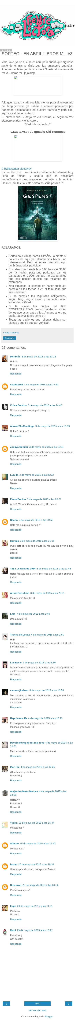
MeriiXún (15, 356)
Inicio (37, 1003)
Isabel (13, 864)
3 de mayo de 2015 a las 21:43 (54, 568)
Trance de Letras (20, 634)
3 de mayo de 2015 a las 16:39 (52, 426)
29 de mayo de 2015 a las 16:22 (35, 930)
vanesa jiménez (19, 690)
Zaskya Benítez (19, 446)
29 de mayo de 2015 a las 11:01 (35, 906)
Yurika (13, 822)
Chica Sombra (18, 405)
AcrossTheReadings (22, 426)
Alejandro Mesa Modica (24, 791)
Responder (16, 373)
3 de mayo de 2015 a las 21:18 (37, 540)
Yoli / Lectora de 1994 (23, 568)
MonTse (15, 766)
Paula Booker (18, 499)
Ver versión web (37, 1010)
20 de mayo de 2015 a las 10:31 (36, 864)
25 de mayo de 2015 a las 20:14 (40, 885)
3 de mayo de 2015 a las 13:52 (41, 384)
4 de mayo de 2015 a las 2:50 (47, 634)
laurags (14, 540)
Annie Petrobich (19, 593)
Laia (13, 613)
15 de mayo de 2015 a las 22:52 (38, 843)
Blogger (49, 1016)
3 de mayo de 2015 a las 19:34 (46, 446)
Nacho (14, 520)
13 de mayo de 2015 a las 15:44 (36, 822)
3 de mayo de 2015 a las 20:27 (44, 499)
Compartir (9, 338)
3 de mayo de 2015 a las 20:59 (36, 520)
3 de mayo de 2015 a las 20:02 (36, 474)
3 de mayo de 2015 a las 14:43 (45, 405)
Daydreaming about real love (27, 742)
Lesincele (16, 662)
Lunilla (14, 474)
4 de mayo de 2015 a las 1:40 (33, 613)
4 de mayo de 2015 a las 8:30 (39, 662)
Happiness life (18, 718)
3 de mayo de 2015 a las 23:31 (47, 593)
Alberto (14, 843)
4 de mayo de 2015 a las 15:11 (45, 718)
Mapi (13, 930)
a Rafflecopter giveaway (17, 168)
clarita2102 (16, 384)
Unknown (15, 885)
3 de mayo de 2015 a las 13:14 (39, 356)
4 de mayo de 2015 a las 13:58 (46, 690)
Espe (13, 906)
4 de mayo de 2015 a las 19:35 (38, 766)
